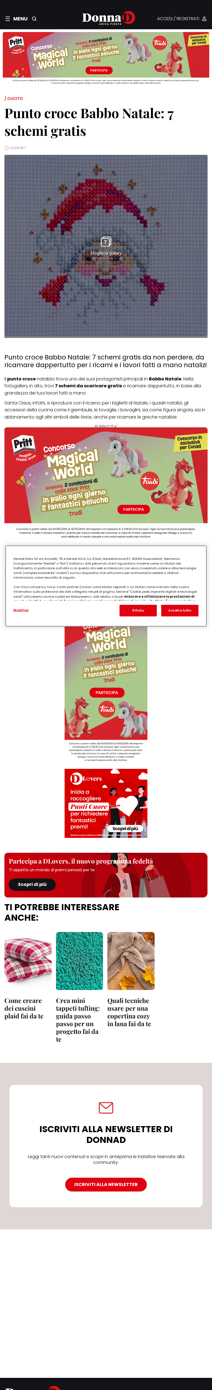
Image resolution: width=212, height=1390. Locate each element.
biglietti (119, 403)
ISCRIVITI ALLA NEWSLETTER (106, 1184)
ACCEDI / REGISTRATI (178, 19)
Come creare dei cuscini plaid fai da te (24, 1008)
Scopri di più (32, 884)
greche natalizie (159, 417)
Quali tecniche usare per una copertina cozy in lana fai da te (129, 1012)
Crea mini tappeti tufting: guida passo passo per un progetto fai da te (78, 1019)
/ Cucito (13, 98)
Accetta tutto (179, 610)
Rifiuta (138, 610)
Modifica (21, 610)
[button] (17, 18)
